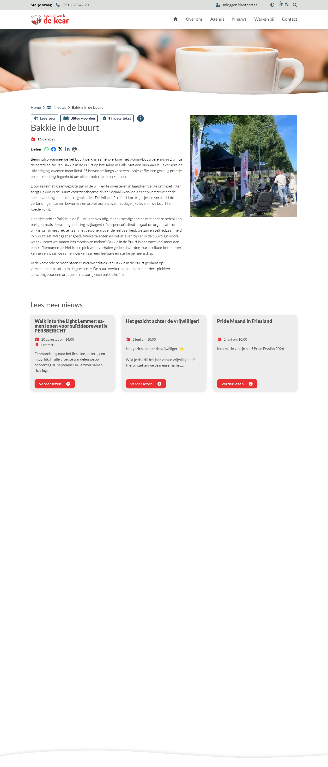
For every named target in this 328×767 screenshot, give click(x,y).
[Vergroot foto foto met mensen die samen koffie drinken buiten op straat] (243, 166)
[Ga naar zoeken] (294, 5)
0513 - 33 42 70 (75, 4)
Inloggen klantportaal (240, 4)
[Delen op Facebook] (53, 149)
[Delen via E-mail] (74, 149)
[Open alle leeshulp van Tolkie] (140, 118)
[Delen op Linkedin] (67, 149)
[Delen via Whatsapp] (46, 149)
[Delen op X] (60, 149)
